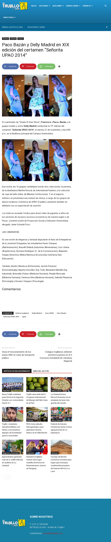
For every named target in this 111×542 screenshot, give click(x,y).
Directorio (8, 17)
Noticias (5, 39)
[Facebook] (107, 27)
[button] (105, 5)
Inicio (33, 6)
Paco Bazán (61, 313)
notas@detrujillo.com (53, 533)
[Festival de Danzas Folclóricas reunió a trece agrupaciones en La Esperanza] (61, 414)
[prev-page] (4, 477)
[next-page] (8, 477)
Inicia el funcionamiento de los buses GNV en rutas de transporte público (18, 355)
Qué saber (57, 6)
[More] (59, 66)
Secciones (43, 6)
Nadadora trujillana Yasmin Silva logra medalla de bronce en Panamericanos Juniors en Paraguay (36, 462)
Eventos (13, 39)
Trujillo (20, 39)
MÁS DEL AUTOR (41, 371)
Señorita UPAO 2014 (11, 316)
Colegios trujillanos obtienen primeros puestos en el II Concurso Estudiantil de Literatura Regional (56, 356)
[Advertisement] (37, 302)
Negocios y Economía (35, 391)
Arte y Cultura (57, 391)
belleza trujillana (22, 313)
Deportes (6, 391)
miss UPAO (49, 313)
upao (24, 316)
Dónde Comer (72, 6)
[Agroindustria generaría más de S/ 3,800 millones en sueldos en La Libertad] (12, 447)
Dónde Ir (87, 6)
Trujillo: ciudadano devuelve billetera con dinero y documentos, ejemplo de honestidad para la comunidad (11, 430)
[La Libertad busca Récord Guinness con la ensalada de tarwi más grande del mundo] (61, 384)
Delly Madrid (37, 313)
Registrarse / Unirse (36, 27)
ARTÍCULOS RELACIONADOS (17, 371)
